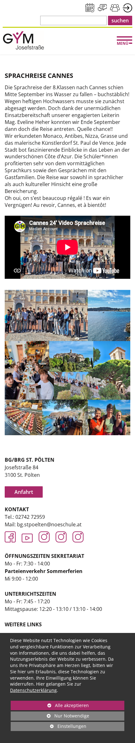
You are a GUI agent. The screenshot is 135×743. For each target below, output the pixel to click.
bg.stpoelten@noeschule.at (49, 524)
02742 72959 (30, 516)
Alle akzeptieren (50, 705)
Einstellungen (48, 727)
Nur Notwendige (50, 717)
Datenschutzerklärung (33, 690)
